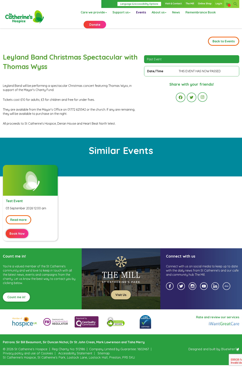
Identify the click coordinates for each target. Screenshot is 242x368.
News (176, 12)
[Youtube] (204, 286)
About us (158, 12)
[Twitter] (191, 97)
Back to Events (224, 41)
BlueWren (228, 349)
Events (141, 12)
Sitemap (104, 353)
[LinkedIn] (215, 286)
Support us (120, 12)
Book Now (17, 233)
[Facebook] (180, 97)
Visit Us (121, 295)
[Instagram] (202, 97)
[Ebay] (226, 286)
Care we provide (93, 12)
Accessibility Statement (75, 353)
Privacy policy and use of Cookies (28, 353)
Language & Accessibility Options (139, 3)
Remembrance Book (200, 12)
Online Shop (205, 3)
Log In (219, 3)
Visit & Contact (173, 3)
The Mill (190, 3)
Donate (94, 24)
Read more (18, 220)
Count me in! (16, 297)
